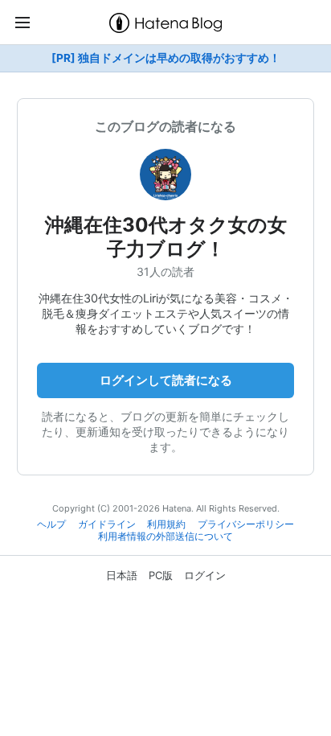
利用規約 (166, 524)
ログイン (205, 575)
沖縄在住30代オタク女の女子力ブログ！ (166, 237)
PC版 (161, 575)
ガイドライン (107, 524)
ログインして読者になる (166, 380)
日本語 (121, 575)
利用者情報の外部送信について (165, 536)
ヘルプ (51, 524)
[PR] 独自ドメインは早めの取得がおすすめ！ (165, 57)
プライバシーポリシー (246, 524)
